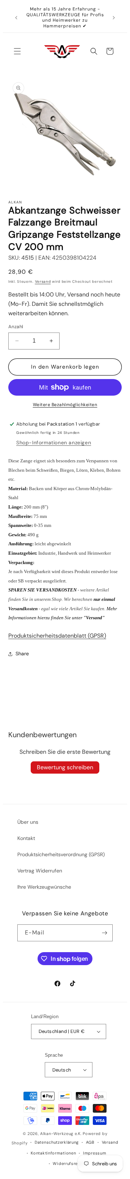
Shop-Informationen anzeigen (53, 442)
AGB (90, 1142)
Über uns (27, 822)
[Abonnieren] (104, 932)
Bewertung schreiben (65, 767)
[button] (17, 51)
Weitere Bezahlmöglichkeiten (65, 405)
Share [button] (22, 653)
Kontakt (26, 838)
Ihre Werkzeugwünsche (44, 887)
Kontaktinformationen (53, 1153)
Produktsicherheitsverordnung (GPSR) (61, 854)
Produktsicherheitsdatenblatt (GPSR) (57, 635)
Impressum (94, 1153)
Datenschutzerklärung (57, 1142)
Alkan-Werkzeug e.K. (61, 1133)
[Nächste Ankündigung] (114, 18)
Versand (43, 281)
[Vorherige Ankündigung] (16, 18)
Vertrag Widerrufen (39, 870)
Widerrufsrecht (68, 1163)
